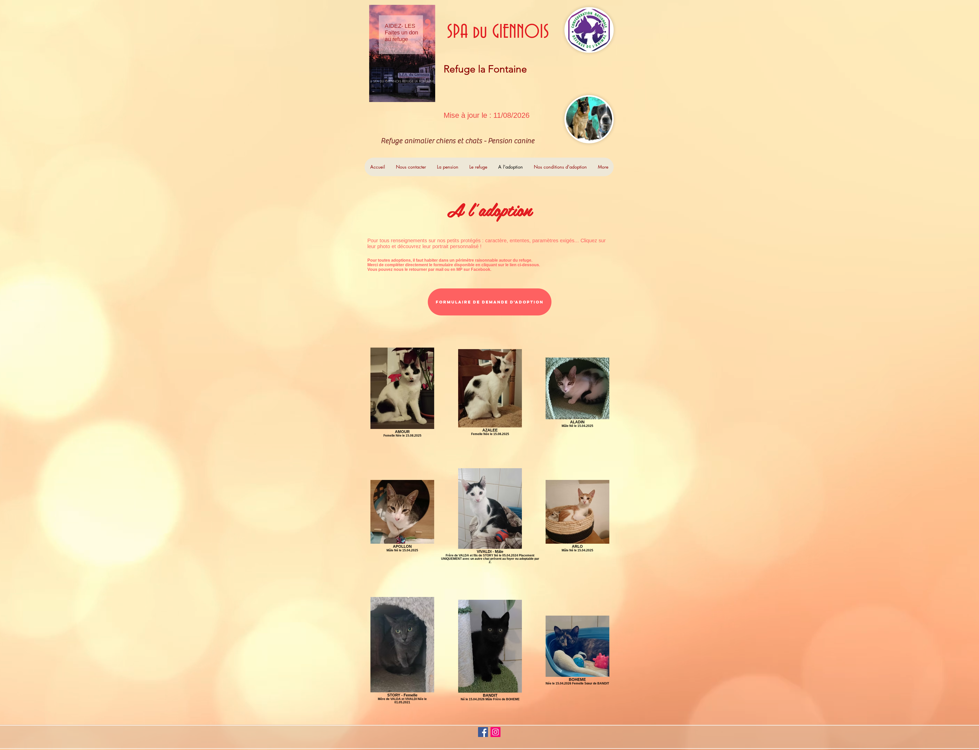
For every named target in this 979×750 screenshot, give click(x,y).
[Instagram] (495, 732)
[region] (402, 53)
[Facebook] (483, 732)
